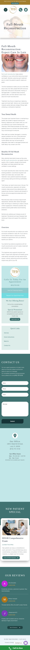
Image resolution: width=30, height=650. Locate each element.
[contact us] (20, 10)
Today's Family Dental (13, 639)
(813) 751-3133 (18, 375)
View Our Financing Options (15, 290)
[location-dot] (15, 435)
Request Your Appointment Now (15, 295)
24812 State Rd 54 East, (15, 444)
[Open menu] (5, 10)
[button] (15, 3)
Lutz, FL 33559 (15, 446)
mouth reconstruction (9, 74)
